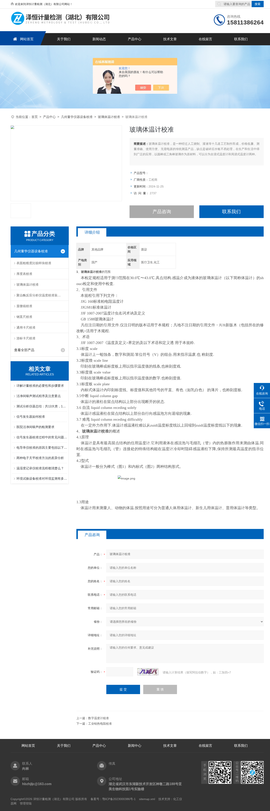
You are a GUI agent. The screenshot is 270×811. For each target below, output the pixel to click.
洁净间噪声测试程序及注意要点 (38, 396)
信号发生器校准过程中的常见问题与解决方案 (41, 437)
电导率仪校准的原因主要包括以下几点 (41, 447)
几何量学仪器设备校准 (77, 117)
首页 (34, 117)
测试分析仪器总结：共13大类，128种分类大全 (41, 406)
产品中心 (134, 39)
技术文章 (170, 39)
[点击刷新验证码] (147, 671)
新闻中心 (134, 745)
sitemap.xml (147, 799)
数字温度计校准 (98, 718)
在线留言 (205, 39)
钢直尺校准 (24, 317)
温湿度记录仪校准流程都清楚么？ (40, 468)
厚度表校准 (24, 274)
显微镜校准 (24, 306)
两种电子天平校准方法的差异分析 (40, 458)
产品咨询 (162, 211)
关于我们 (63, 39)
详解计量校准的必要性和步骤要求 (40, 385)
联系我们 (241, 39)
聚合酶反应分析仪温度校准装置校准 (41, 295)
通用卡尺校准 (25, 327)
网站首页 (27, 39)
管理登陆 (26, 803)
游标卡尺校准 (25, 338)
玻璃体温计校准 (109, 117)
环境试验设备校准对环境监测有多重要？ (41, 478)
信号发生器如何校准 (30, 416)
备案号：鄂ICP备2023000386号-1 (113, 799)
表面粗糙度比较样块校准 (33, 263)
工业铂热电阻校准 (100, 723)
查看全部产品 (24, 350)
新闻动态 (99, 39)
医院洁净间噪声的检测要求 (35, 427)
